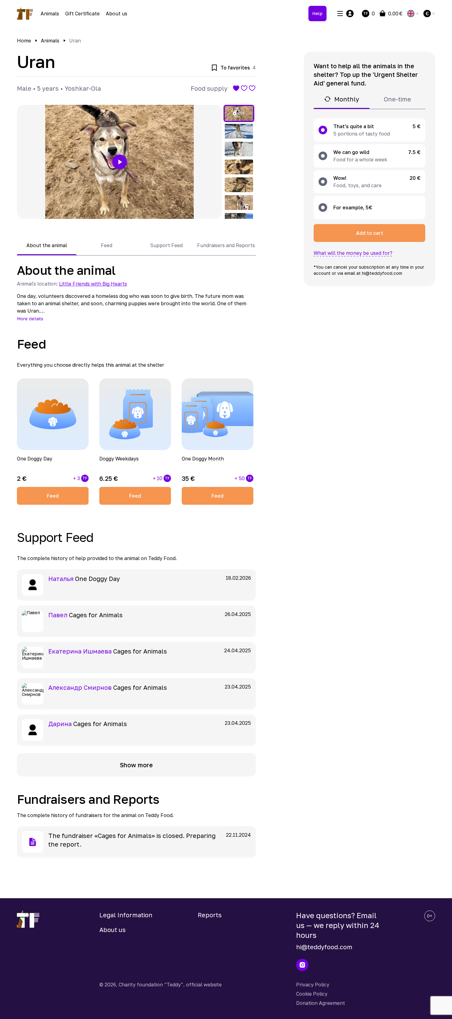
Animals (50, 13)
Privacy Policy (312, 984)
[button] (119, 162)
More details (30, 318)
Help (317, 13)
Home (24, 41)
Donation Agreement (320, 1003)
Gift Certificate (82, 13)
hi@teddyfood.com (324, 946)
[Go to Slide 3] (239, 149)
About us (116, 13)
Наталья (60, 578)
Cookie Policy (311, 994)
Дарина (60, 723)
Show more (136, 764)
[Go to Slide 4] (239, 167)
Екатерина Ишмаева (80, 651)
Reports (210, 914)
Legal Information (126, 914)
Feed (53, 496)
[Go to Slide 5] (239, 184)
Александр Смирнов (80, 687)
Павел (57, 614)
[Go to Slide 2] (239, 131)
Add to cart (369, 233)
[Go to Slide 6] (239, 202)
